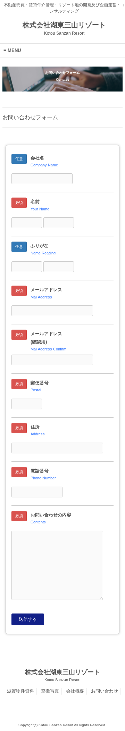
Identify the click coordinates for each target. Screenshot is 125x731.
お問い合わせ (104, 691)
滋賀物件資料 (20, 691)
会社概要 (75, 691)
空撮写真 (50, 691)
